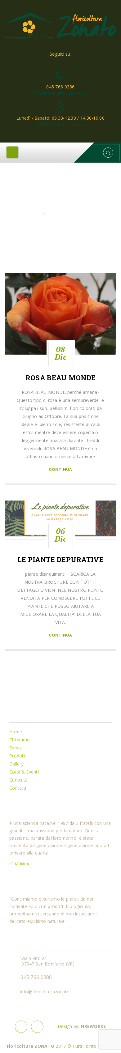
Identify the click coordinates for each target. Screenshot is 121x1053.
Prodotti (17, 756)
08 (60, 353)
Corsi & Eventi (24, 772)
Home (34, 213)
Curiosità (18, 780)
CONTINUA (19, 864)
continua (60, 469)
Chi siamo (19, 740)
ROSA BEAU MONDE (60, 377)
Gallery (16, 764)
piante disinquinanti (69, 213)
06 (60, 535)
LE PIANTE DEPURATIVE (60, 559)
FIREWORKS (93, 1026)
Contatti (17, 788)
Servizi (16, 748)
